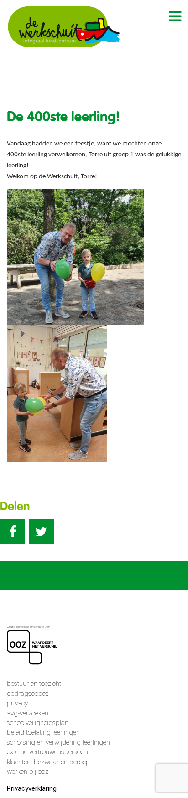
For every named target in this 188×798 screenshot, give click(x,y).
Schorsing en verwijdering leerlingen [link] (58, 742)
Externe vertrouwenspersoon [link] (47, 752)
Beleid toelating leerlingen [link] (43, 732)
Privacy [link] (17, 703)
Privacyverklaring (32, 788)
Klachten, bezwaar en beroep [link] (48, 762)
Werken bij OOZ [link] (27, 771)
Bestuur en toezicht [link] (34, 683)
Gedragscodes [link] (28, 693)
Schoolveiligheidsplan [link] (37, 723)
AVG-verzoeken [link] (27, 713)
